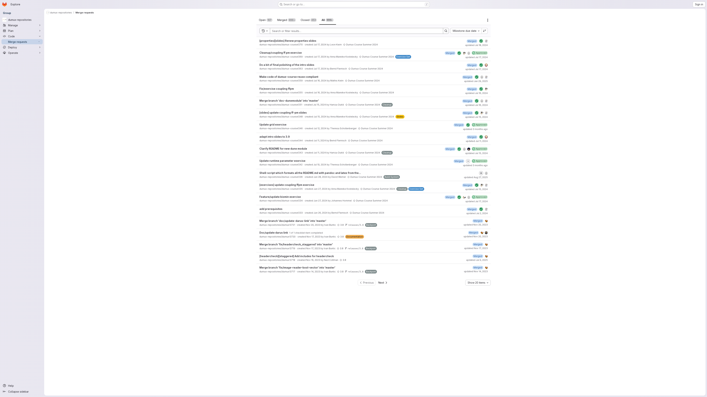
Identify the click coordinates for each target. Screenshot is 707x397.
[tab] (265, 20)
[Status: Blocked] (481, 173)
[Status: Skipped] (468, 161)
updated (476, 45)
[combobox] (466, 31)
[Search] (446, 31)
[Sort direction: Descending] (485, 31)
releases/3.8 (356, 224)
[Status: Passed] (481, 41)
